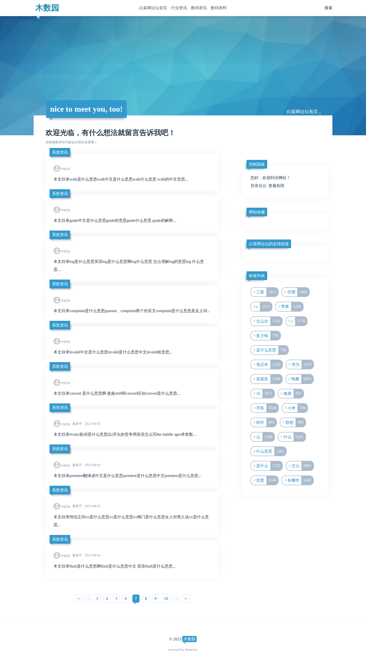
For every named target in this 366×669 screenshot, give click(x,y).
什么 (294, 437)
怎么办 (268, 321)
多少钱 (267, 335)
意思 (266, 480)
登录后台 (258, 186)
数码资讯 (199, 8)
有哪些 (299, 480)
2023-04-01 (86, 555)
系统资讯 (60, 152)
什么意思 (270, 451)
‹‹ (78, 598)
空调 (297, 292)
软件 (265, 422)
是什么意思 (271, 350)
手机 (266, 408)
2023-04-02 (86, 424)
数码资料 (219, 8)
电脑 (301, 379)
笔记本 (268, 364)
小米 (297, 408)
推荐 (293, 393)
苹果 (291, 306)
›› (185, 598)
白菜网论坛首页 (153, 8)
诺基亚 (268, 379)
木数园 (47, 7)
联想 (295, 422)
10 (166, 598)
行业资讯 (179, 8)
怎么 (302, 466)
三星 (266, 292)
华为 (302, 364)
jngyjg (65, 168)
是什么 (268, 466)
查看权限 (276, 186)
